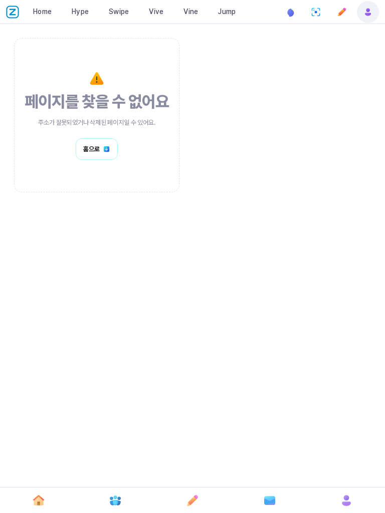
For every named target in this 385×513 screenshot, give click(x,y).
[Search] (316, 12)
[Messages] (269, 500)
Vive (156, 12)
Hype (80, 12)
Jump (227, 12)
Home (42, 12)
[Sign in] (368, 12)
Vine (190, 12)
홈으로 (91, 149)
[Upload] (342, 12)
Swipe (119, 12)
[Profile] (346, 500)
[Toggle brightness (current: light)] (290, 12)
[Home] (38, 500)
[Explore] (115, 500)
